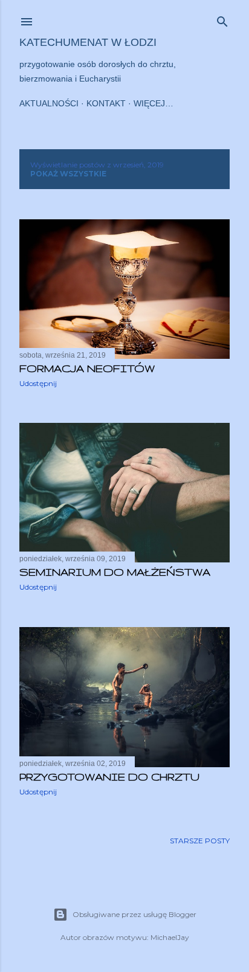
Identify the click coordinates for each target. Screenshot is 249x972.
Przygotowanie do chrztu (109, 776)
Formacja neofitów (87, 368)
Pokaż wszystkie (68, 173)
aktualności (49, 103)
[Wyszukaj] (222, 19)
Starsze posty (200, 840)
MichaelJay (169, 937)
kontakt (106, 103)
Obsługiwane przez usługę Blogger (134, 914)
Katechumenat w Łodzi (88, 42)
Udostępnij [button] (38, 383)
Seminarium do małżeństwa (114, 572)
